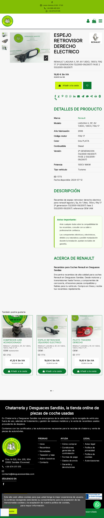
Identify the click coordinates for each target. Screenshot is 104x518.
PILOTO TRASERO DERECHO (82, 341)
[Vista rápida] (31, 324)
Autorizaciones (92, 460)
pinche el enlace (12, 505)
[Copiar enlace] (56, 99)
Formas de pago (70, 457)
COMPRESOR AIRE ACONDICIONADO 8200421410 (12, 342)
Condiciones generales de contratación (68, 450)
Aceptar (10, 511)
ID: (55, 176)
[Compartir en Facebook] (55, 96)
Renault (81, 118)
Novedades (45, 451)
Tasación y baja (47, 455)
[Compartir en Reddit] (91, 96)
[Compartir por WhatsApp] (70, 96)
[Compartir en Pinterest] (62, 96)
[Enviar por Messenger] (87, 96)
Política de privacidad (90, 449)
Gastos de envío (70, 460)
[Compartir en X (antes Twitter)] (59, 96)
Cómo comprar (69, 444)
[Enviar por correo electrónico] (78, 96)
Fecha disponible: (62, 180)
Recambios (45, 447)
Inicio (42, 444)
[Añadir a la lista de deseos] (87, 85)
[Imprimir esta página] (95, 96)
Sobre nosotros (47, 458)
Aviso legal (90, 444)
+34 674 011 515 (54, 11)
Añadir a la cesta (71, 85)
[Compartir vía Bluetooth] (100, 96)
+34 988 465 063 (53, 8)
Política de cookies (90, 455)
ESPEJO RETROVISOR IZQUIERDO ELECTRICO (49, 341)
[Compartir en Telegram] (83, 96)
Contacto (44, 462)
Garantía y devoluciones (68, 465)
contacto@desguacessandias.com (18, 474)
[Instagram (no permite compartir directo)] (66, 96)
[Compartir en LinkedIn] (74, 96)
